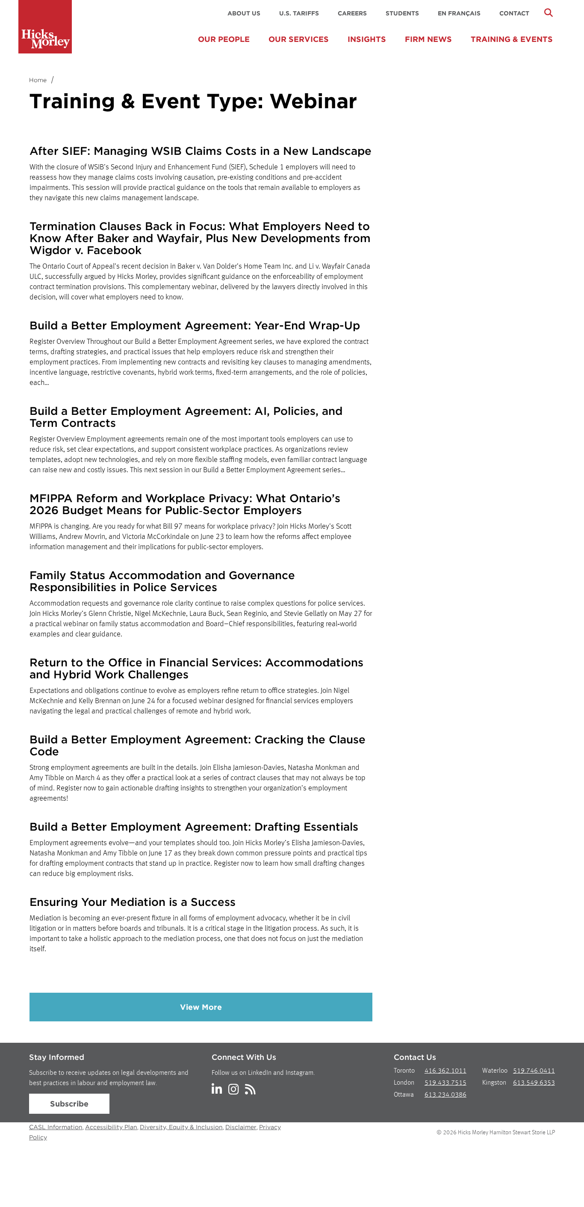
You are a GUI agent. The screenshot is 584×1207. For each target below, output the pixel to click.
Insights (367, 39)
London (404, 1083)
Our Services (298, 39)
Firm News (428, 39)
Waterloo (494, 1071)
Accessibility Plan (111, 1127)
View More (201, 1007)
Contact (514, 13)
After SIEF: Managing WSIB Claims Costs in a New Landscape (200, 150)
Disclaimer (241, 1127)
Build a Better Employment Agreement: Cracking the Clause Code (197, 745)
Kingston (494, 1083)
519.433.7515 (445, 1083)
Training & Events (512, 39)
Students (402, 13)
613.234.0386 (445, 1095)
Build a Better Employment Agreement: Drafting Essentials (193, 826)
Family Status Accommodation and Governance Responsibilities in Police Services (162, 581)
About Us (243, 13)
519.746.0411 (534, 1071)
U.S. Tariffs (299, 13)
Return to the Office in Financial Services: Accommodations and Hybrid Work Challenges (196, 668)
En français (459, 13)
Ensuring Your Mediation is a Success (132, 901)
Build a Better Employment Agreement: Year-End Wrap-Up (194, 325)
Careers (352, 13)
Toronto (404, 1071)
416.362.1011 (445, 1071)
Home (38, 80)
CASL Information (56, 1127)
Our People (224, 39)
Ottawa (404, 1095)
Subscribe (69, 1103)
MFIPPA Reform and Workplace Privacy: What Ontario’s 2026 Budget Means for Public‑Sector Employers (184, 504)
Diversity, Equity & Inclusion (181, 1127)
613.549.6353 (534, 1083)
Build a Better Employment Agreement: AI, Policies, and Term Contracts (185, 416)
